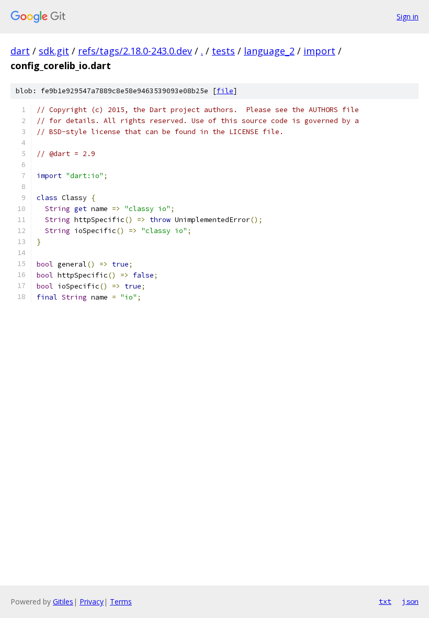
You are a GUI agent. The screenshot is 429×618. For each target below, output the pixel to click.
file (225, 90)
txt (385, 601)
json (410, 601)
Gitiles (63, 601)
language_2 (269, 51)
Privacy (92, 601)
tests (223, 51)
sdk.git (54, 51)
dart (20, 51)
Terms (121, 601)
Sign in (408, 16)
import (319, 51)
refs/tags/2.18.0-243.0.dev (135, 51)
